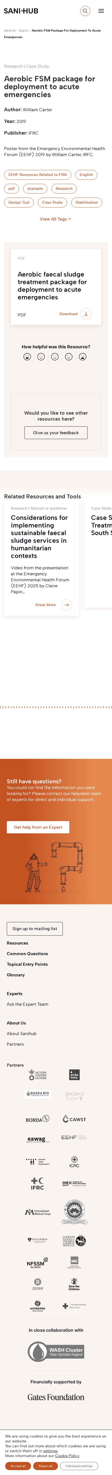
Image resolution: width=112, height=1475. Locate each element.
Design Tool (18, 202)
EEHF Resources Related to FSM (37, 174)
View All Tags (53, 219)
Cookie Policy (67, 1456)
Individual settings (79, 1466)
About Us (16, 1023)
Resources (17, 943)
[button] (101, 11)
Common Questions (27, 953)
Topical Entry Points (27, 964)
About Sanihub (21, 1033)
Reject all (45, 1466)
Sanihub (10, 30)
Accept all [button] (18, 1466)
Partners (15, 1044)
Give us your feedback (56, 432)
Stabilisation (87, 202)
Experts (15, 993)
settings (50, 1451)
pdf (11, 188)
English (86, 174)
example (35, 188)
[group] (41, 558)
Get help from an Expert (38, 827)
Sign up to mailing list (35, 928)
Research (64, 188)
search (24, 30)
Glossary (16, 974)
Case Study (52, 202)
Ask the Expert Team (27, 1004)
